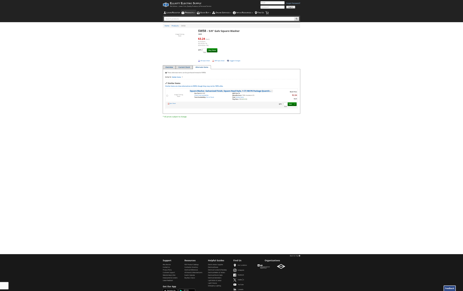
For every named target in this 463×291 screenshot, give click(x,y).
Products (175, 26)
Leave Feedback (168, 280)
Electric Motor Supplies (215, 264)
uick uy (204, 13)
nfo (243, 13)
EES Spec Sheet (205, 61)
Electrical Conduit (217, 270)
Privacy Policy (167, 270)
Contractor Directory (191, 267)
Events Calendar (189, 275)
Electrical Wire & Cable (215, 275)
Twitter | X (241, 280)
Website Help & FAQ (169, 275)
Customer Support (169, 272)
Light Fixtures (212, 283)
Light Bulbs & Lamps (214, 280)
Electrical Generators (214, 278)
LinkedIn (240, 289)
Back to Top (294, 256)
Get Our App (169, 286)
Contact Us (166, 267)
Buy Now (212, 50)
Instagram (241, 270)
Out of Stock (210, 97)
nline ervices (223, 13)
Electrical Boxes (213, 267)
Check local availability (201, 95)
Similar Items (176, 77)
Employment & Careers (170, 278)
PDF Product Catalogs (191, 264)
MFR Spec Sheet (220, 61)
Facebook (241, 275)
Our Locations (242, 265)
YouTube (241, 284)
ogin (173, 13)
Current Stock (184, 67)
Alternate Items (201, 67)
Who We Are (167, 264)
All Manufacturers (193, 272)
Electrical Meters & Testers (216, 272)
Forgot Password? (293, 3)
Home (167, 26)
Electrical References (191, 270)
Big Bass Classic (189, 278)
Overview (169, 67)
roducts (189, 13)
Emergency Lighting (214, 286)
